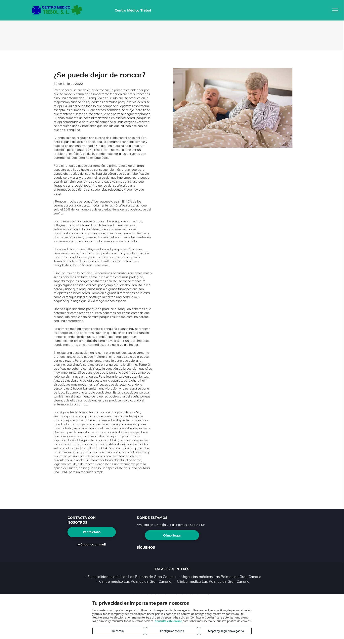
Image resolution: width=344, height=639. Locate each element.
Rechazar (118, 631)
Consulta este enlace (168, 621)
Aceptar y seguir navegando (225, 631)
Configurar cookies (172, 631)
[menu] (335, 10)
